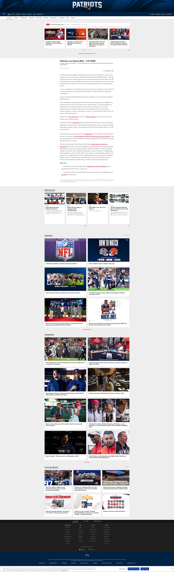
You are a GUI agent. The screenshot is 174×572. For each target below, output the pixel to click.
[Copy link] (112, 71)
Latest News (68, 527)
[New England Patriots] (87, 555)
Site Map (67, 543)
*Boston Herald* (90, 117)
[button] (83, 50)
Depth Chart (80, 529)
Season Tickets (93, 531)
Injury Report (80, 531)
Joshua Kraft (88, 134)
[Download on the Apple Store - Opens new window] (82, 549)
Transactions (80, 536)
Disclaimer (73, 563)
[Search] (149, 14)
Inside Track (75, 122)
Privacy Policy (42, 563)
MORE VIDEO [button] (87, 462)
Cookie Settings (119, 563)
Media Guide (106, 538)
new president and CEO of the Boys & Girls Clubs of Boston (92, 136)
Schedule (80, 538)
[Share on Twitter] (107, 71)
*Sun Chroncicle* (73, 117)
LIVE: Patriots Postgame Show (57, 24)
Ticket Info (93, 527)
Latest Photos (67, 534)
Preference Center (131, 563)
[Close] (171, 568)
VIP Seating (93, 534)
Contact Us (107, 543)
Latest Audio (67, 531)
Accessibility (64, 563)
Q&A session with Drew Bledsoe (96, 166)
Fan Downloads (106, 534)
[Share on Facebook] (104, 71)
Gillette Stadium (93, 538)
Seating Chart (93, 536)
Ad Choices (95, 563)
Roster (80, 527)
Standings (80, 540)
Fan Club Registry (106, 529)
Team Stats (80, 534)
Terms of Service (53, 563)
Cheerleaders (67, 540)
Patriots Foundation (67, 536)
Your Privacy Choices (106, 563)
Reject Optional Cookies (133, 568)
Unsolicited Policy (84, 563)
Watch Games (93, 540)
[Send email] (109, 71)
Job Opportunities (106, 540)
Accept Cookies (144, 568)
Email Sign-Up (106, 531)
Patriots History (67, 538)
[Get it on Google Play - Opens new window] (91, 550)
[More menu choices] (44, 14)
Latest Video (67, 529)
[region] (87, 569)
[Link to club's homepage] (3, 14)
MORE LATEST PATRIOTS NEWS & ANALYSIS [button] (87, 53)
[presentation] (128, 50)
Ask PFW (64, 174)
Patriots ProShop (106, 527)
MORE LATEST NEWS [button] (87, 329)
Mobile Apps (106, 536)
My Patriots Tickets (93, 529)
